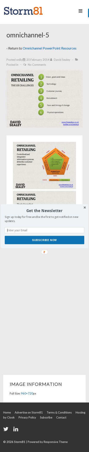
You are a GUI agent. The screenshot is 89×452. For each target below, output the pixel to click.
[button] (44, 210)
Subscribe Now (44, 240)
